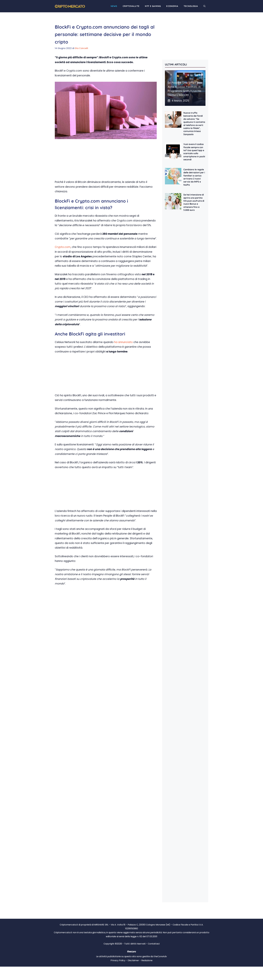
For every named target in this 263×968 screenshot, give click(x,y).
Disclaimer (133, 960)
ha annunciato (123, 342)
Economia (172, 6)
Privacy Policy (118, 960)
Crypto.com (63, 247)
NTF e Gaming (153, 6)
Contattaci (154, 943)
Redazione (146, 960)
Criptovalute (131, 6)
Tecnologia (191, 6)
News (114, 6)
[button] (204, 6)
